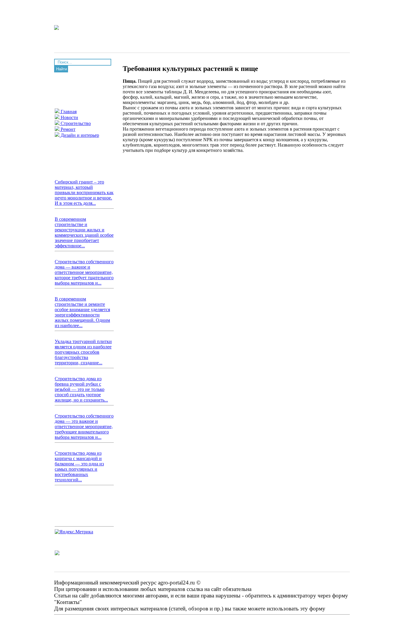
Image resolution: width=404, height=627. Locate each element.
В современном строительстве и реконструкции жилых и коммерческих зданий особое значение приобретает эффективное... (84, 232)
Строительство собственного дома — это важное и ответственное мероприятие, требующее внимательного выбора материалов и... (84, 426)
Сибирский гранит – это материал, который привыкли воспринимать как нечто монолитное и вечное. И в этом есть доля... (84, 192)
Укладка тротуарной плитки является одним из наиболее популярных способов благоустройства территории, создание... (83, 352)
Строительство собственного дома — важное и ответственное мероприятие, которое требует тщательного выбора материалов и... (84, 272)
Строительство (75, 123)
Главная (68, 111)
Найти (61, 69)
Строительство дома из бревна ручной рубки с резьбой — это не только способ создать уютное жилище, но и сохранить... (81, 389)
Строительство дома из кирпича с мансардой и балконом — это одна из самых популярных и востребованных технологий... (79, 466)
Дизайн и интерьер (79, 135)
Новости (68, 117)
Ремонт (67, 129)
